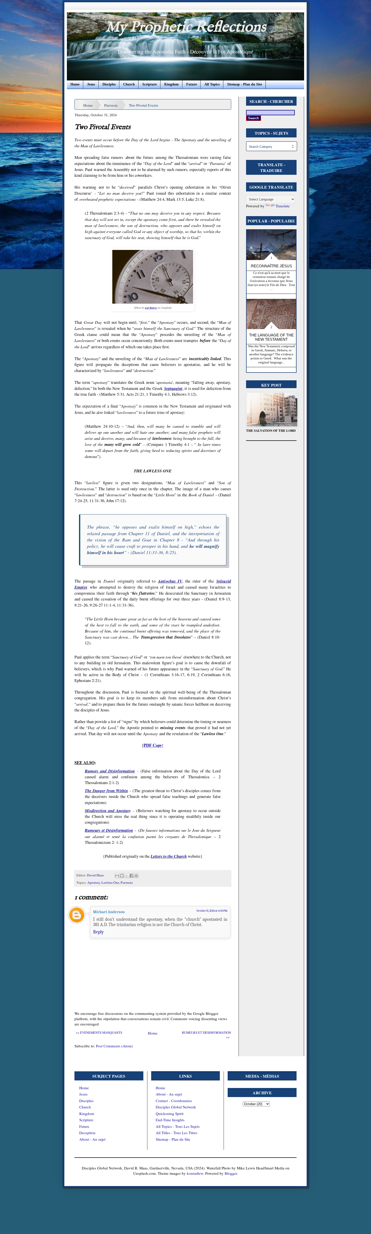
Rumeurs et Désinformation (109, 830)
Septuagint (173, 388)
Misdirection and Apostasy (108, 810)
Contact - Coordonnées (174, 1100)
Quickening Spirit (169, 1113)
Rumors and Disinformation (110, 771)
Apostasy (93, 882)
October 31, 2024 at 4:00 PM (212, 910)
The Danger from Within (106, 790)
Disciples (109, 84)
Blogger (231, 1173)
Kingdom (171, 84)
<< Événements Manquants (99, 1032)
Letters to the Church (169, 856)
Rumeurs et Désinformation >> (206, 1034)
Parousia (111, 105)
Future (191, 84)
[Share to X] (126, 875)
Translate (283, 205)
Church (129, 84)
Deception (87, 1132)
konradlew (195, 1173)
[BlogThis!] (121, 875)
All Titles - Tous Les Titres (176, 1132)
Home (75, 84)
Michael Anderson (109, 912)
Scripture (149, 84)
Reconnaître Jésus (271, 266)
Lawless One (110, 882)
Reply (98, 931)
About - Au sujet (92, 1139)
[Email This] (117, 875)
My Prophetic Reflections (185, 27)
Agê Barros (151, 307)
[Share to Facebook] (131, 875)
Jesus (91, 84)
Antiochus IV (170, 581)
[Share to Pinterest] (136, 875)
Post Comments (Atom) (114, 1045)
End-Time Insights (170, 1119)
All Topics (212, 84)
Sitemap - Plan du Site (244, 84)
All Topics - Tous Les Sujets (178, 1126)
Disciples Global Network (176, 1106)
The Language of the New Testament (271, 337)
